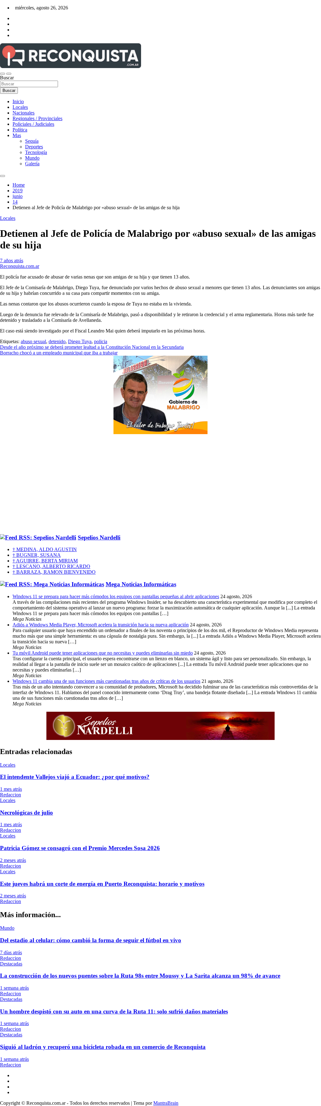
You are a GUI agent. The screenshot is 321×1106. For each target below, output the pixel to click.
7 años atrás (11, 260)
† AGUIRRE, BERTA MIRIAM (45, 560)
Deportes (34, 146)
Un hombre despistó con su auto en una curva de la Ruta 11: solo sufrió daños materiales (114, 1011)
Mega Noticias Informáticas (141, 584)
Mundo (32, 158)
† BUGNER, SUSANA (37, 555)
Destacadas (11, 963)
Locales (20, 107)
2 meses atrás (13, 860)
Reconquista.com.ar (19, 266)
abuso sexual (33, 341)
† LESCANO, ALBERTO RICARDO (51, 566)
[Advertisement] (160, 484)
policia (100, 341)
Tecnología (36, 152)
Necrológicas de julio (26, 812)
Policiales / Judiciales (33, 124)
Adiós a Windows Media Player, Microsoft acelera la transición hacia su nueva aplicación (101, 624)
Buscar (7, 77)
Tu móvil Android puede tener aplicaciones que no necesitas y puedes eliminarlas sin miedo (103, 653)
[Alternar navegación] (2, 74)
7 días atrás (11, 952)
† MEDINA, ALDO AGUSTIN (45, 549)
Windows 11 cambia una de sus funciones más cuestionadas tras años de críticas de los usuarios (106, 681)
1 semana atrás (14, 988)
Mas (17, 135)
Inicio (18, 101)
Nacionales (23, 112)
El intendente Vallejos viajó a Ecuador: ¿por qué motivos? (75, 777)
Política (20, 129)
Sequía (32, 141)
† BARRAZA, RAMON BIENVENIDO (54, 572)
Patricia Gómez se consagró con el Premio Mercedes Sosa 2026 (80, 848)
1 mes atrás (11, 789)
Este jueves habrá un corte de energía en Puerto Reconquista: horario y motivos (102, 883)
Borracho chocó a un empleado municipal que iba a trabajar (59, 352)
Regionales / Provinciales (37, 118)
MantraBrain (165, 1103)
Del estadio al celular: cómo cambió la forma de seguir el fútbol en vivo (90, 940)
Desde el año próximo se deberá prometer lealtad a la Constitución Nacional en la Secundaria (92, 347)
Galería (32, 163)
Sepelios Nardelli (99, 537)
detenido (57, 341)
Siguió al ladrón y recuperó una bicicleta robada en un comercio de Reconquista (103, 1047)
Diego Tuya (80, 341)
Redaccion (10, 794)
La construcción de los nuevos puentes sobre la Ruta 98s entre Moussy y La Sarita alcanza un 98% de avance (140, 975)
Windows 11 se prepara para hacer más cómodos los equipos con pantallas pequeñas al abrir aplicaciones (116, 596)
